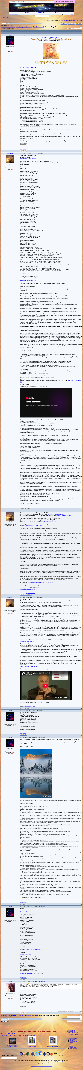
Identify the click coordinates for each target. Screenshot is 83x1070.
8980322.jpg (33, 897)
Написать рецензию (25, 954)
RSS (72, 14)
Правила (76, 20)
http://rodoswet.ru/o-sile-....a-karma (35, 525)
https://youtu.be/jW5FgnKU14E (28, 280)
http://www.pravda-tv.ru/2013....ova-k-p (30, 666)
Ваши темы (60, 20)
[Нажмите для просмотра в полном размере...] (36, 797)
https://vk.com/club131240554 (28, 67)
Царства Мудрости (71, 1043)
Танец (10, 35)
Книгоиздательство (23, 149)
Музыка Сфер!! (72, 1040)
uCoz (44, 1063)
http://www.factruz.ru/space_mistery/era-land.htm (40, 582)
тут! (18, 1055)
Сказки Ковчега (6, 1035)
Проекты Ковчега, (14, 1033)
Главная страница (70, 1030)
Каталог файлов (73, 1048)
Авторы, (5, 1033)
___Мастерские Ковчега (24, 27)
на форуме (26, 1035)
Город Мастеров (32, 1046)
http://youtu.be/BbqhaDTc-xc (48, 521)
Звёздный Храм (73, 1041)
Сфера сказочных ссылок (30, 506)
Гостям (54, 20)
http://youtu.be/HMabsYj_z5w (66, 515)
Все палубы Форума (70, 1031)
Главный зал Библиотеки (72, 1032)
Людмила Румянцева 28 (26, 973)
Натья (10, 981)
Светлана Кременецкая (26, 911)
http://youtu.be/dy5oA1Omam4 (56, 514)
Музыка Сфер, (24, 1033)
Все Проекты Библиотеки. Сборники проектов (12, 1046)
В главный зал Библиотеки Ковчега (41, 1066)
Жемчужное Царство (72, 1045)
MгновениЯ (10, 153)
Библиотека (49, 20)
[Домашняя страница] (24, 151)
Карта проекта (72, 1039)
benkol (11, 25)
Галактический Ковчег (8, 27)
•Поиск (80, 20)
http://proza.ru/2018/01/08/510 (28, 158)
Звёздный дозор (7, 17)
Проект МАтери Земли (52, 27)
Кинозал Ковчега (73, 1047)
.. (58, 1061)
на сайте (33, 1035)
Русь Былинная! (38, 27)
